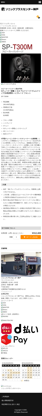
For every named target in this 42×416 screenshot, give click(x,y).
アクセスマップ (6, 291)
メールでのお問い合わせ (8, 26)
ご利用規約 (5, 396)
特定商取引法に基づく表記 (11, 404)
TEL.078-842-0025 (7, 280)
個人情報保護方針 (8, 400)
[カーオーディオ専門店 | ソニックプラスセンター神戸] (20, 9)
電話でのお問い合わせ (7, 23)
